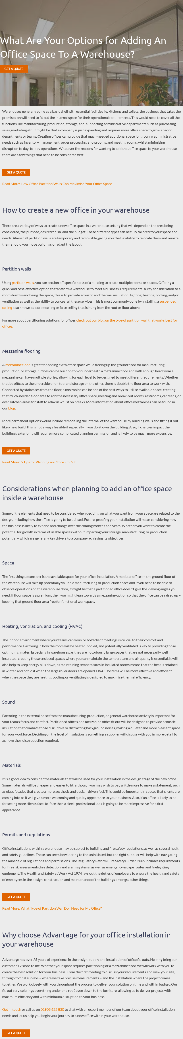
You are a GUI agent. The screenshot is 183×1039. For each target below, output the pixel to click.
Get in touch (11, 1009)
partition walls (23, 282)
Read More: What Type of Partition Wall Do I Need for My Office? (52, 908)
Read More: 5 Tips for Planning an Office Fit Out (39, 462)
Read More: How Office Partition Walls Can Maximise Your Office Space (57, 183)
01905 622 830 (52, 1009)
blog (11, 408)
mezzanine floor (17, 365)
